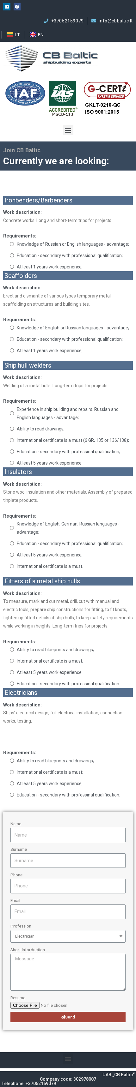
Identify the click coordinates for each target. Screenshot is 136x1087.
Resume (17, 997)
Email (15, 900)
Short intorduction (27, 949)
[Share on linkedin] (6, 6)
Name (15, 823)
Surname (18, 849)
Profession (20, 925)
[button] (68, 130)
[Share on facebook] (17, 6)
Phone (16, 874)
